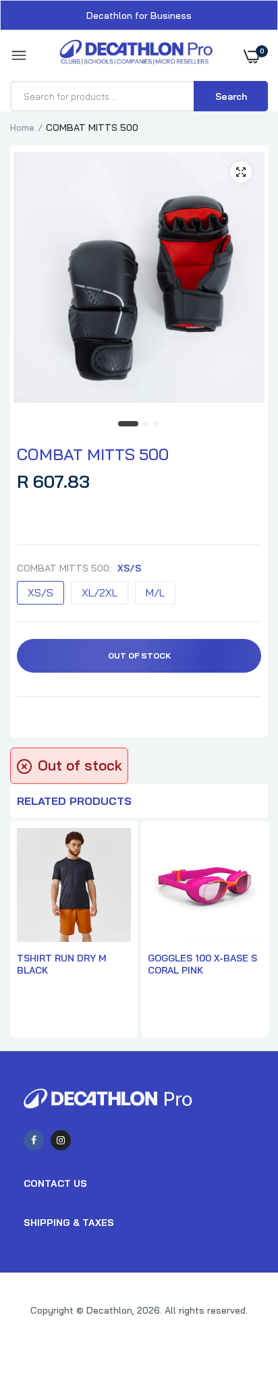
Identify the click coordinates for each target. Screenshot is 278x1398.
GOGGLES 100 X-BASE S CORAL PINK (202, 964)
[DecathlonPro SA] (136, 55)
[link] (241, 1314)
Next (251, 930)
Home (22, 127)
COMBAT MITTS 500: (79, 568)
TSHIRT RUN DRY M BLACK (62, 964)
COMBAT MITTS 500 (93, 454)
